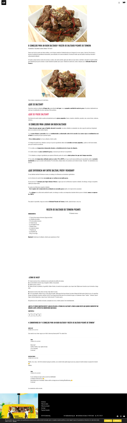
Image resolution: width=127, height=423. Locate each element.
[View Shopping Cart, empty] (124, 2)
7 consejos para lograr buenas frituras (47, 181)
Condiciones (43, 402)
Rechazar (117, 420)
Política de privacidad (45, 406)
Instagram (73, 52)
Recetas (45, 48)
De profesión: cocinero (39, 48)
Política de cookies (44, 404)
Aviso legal (43, 408)
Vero (32, 339)
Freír (30, 189)
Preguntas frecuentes (45, 410)
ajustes (14, 421)
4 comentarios (31, 48)
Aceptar (108, 420)
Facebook (63, 52)
